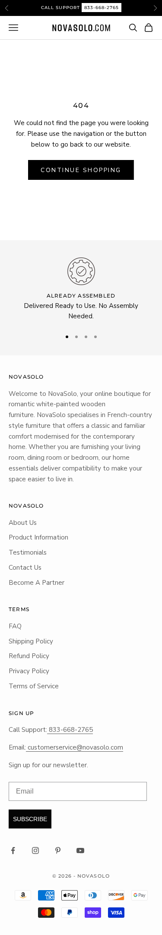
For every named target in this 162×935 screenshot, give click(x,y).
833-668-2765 (101, 7)
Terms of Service (34, 686)
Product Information (38, 537)
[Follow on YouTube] (80, 850)
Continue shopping (81, 170)
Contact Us (25, 567)
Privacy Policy (29, 671)
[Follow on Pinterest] (58, 850)
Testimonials (28, 552)
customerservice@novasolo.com (74, 747)
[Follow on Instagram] (35, 850)
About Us (23, 522)
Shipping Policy (31, 641)
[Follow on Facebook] (13, 850)
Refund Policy (29, 656)
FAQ (15, 626)
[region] (81, 289)
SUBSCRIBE (30, 819)
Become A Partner (36, 582)
